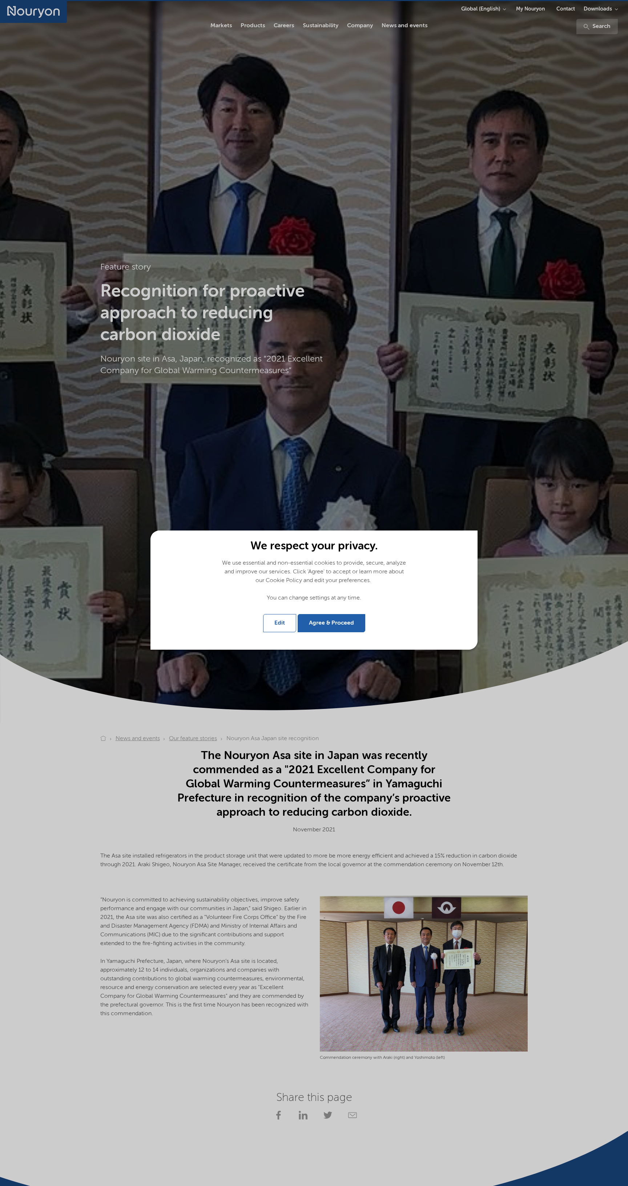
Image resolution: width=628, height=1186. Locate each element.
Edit (279, 623)
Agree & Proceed (331, 623)
